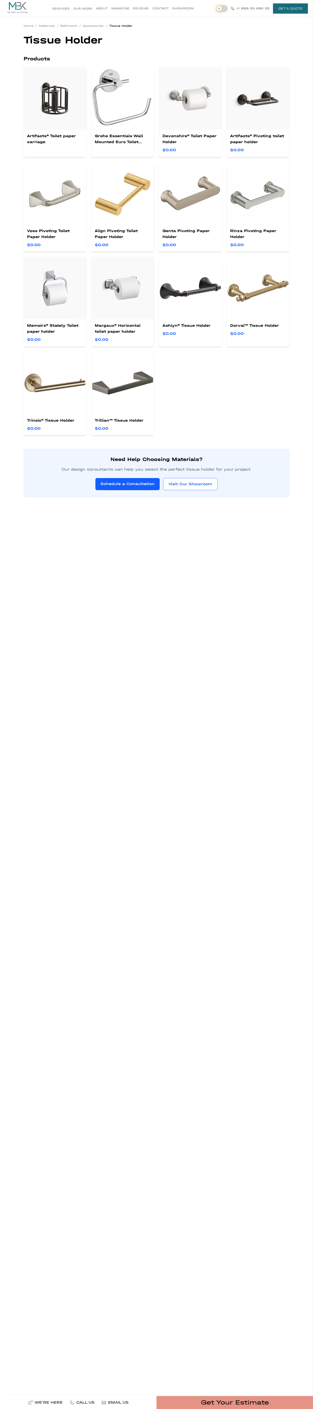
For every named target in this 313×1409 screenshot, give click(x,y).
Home (28, 26)
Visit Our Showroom (190, 484)
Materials (47, 26)
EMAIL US (118, 1402)
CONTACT (160, 8)
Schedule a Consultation (128, 484)
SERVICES (61, 8)
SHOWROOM (183, 8)
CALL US (85, 1402)
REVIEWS (141, 8)
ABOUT (102, 8)
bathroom (68, 26)
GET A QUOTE (290, 8)
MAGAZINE (120, 8)
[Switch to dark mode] (222, 8)
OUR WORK (83, 8)
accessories (93, 26)
